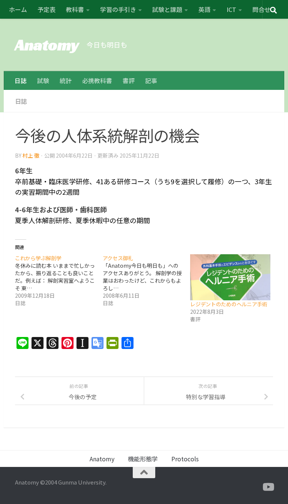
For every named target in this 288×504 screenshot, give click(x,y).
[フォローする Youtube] (267, 487)
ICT (231, 9)
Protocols (185, 458)
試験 (43, 80)
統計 (66, 80)
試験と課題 (167, 9)
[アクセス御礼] (146, 280)
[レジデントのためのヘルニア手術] (230, 277)
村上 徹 (30, 155)
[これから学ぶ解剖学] (59, 280)
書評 (129, 80)
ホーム (18, 9)
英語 (204, 9)
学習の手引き (118, 9)
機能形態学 (143, 458)
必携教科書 (97, 80)
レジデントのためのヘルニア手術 (228, 304)
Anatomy (47, 45)
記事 (151, 80)
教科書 (75, 9)
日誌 (21, 80)
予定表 (47, 9)
